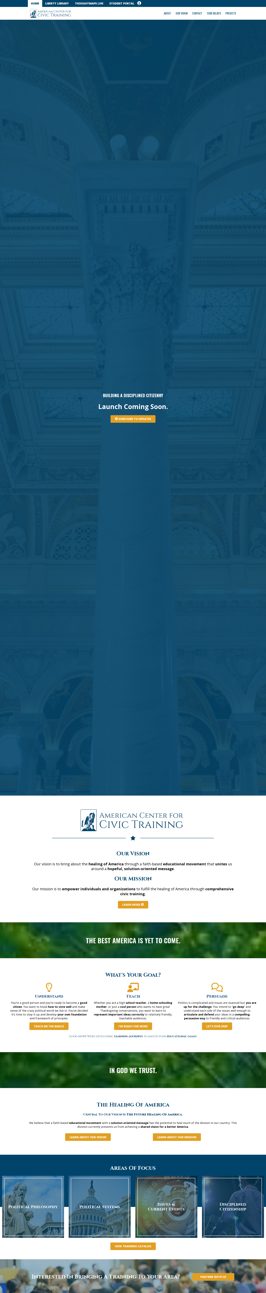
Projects (231, 13)
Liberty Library (57, 3)
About (167, 13)
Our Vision (182, 13)
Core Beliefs (214, 13)
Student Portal (121, 3)
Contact (197, 13)
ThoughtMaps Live (89, 3)
